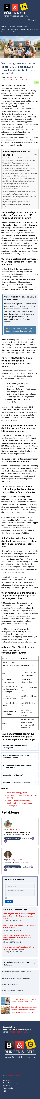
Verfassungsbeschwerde (10, 984)
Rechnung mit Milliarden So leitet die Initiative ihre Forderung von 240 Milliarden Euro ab (19, 174)
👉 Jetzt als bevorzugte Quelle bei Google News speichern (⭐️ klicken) (20, 329)
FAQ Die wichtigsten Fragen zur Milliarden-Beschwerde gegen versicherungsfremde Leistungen (16, 204)
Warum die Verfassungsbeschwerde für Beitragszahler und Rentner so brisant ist (16, 164)
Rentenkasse (26, 978)
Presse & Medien (8, 1088)
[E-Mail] (32, 838)
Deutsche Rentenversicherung (18, 800)
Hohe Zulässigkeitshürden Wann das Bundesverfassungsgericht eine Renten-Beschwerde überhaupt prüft (15, 186)
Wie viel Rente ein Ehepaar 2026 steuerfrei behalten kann (20, 926)
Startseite (4, 27)
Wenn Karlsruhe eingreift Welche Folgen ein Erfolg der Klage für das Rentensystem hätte (19, 192)
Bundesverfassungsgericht (17, 793)
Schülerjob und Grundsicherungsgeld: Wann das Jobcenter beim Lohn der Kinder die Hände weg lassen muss (24, 1009)
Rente (26, 27)
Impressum (6, 1080)
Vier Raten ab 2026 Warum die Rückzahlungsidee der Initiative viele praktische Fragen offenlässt (18, 180)
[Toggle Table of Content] (34, 154)
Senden (9, 901)
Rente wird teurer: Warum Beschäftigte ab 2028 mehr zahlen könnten (20, 948)
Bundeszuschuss (26, 972)
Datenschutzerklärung (20, 898)
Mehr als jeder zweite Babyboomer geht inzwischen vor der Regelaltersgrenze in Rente (19, 915)
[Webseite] (5, 841)
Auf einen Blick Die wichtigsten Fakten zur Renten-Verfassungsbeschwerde (19, 198)
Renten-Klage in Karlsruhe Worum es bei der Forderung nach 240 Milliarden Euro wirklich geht (18, 159)
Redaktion (6, 1085)
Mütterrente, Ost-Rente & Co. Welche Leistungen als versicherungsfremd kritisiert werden (18, 169)
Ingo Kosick (26, 80)
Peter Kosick (11, 80)
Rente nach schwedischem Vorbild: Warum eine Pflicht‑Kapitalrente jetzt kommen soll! (18, 937)
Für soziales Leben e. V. (18, 1031)
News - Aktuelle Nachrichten (15, 27)
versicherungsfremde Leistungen (12, 990)
